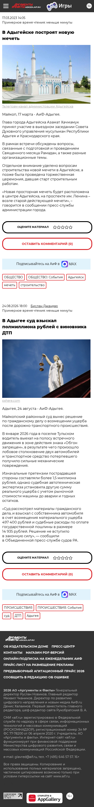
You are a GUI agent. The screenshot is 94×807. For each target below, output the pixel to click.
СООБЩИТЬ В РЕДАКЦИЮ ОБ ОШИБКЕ (36, 677)
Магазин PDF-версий (45, 653)
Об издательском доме (25, 646)
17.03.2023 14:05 (13, 18)
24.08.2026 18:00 (14, 306)
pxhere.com (11, 401)
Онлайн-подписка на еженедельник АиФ (42, 659)
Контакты (12, 653)
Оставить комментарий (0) (47, 244)
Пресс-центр (63, 646)
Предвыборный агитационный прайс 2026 (43, 671)
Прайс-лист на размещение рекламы (38, 665)
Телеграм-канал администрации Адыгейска (37, 106)
